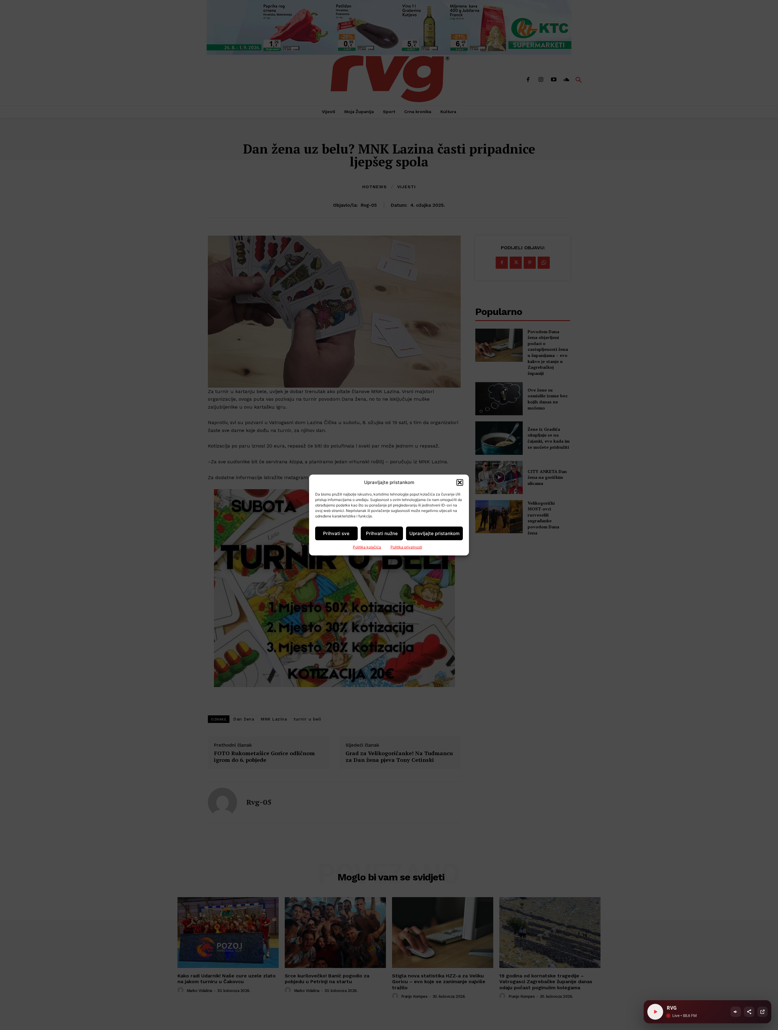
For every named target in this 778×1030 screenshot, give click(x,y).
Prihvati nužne (382, 533)
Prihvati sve (336, 533)
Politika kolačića (367, 547)
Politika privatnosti (406, 547)
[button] (460, 482)
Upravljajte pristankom (434, 533)
